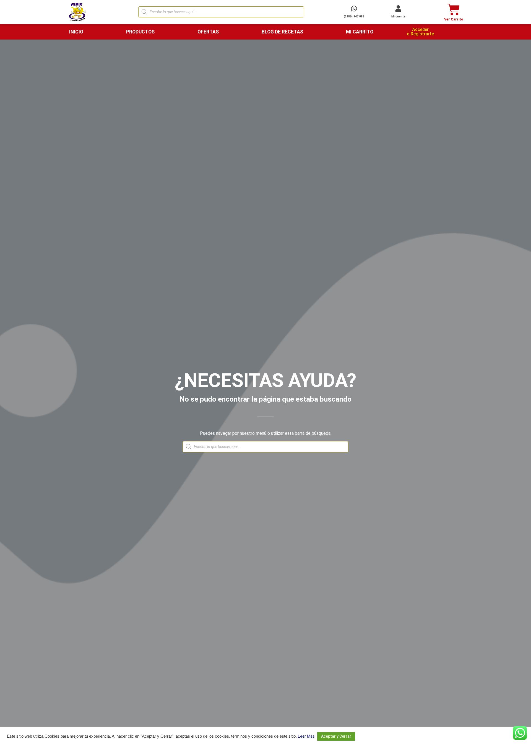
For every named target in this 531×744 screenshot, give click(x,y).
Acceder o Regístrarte (420, 32)
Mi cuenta (398, 16)
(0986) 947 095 (354, 16)
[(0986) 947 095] (354, 8)
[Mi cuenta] (398, 8)
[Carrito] (453, 9)
